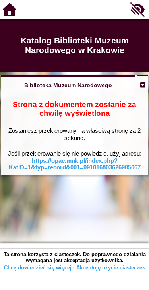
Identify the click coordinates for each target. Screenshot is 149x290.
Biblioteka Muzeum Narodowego (68, 85)
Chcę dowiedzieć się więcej (38, 268)
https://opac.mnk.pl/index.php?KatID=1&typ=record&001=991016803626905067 (75, 164)
